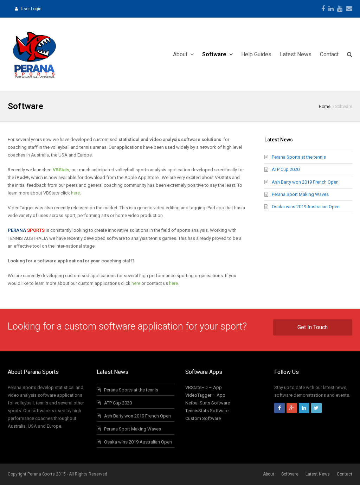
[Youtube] (339, 9)
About (181, 54)
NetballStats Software (207, 403)
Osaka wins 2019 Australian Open (306, 206)
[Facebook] (323, 9)
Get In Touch (312, 327)
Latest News (295, 54)
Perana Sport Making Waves (300, 194)
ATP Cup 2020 (286, 169)
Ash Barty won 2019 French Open (305, 182)
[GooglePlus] (292, 408)
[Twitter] (316, 408)
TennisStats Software (207, 410)
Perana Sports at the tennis (299, 157)
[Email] (349, 9)
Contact (329, 54)
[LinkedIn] (331, 9)
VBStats (61, 169)
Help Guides (256, 54)
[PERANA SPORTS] (34, 54)
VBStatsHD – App (203, 387)
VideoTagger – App (205, 395)
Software (215, 54)
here (75, 193)
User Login (31, 8)
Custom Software (203, 418)
